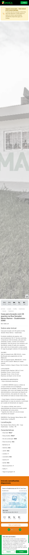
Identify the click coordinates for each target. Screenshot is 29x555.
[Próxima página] (20, 529)
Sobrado (4, 311)
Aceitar (21, 551)
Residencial (11, 311)
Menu (25, 2)
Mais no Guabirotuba (15, 525)
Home (3, 308)
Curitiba (15, 308)
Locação (9, 308)
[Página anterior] (9, 529)
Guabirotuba (22, 308)
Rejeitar (9, 551)
